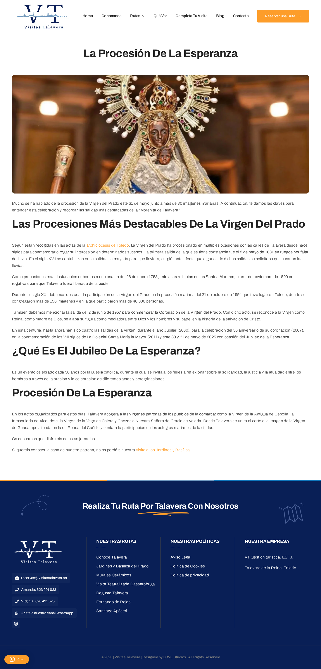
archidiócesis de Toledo (107, 245)
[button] (16, 659)
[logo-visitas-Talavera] (43, 4)
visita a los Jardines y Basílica (163, 450)
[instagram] (16, 624)
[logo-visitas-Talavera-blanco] (38, 541)
